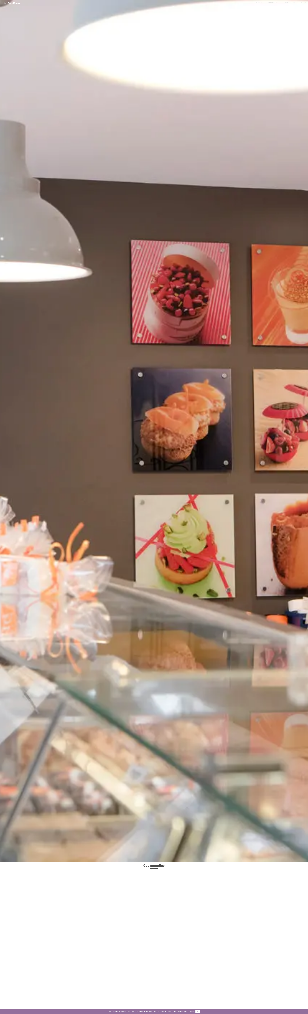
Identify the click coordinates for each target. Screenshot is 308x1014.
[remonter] (303, 1006)
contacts (302, 2)
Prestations (273, 2)
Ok (197, 1011)
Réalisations (259, 2)
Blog (293, 2)
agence (285, 2)
